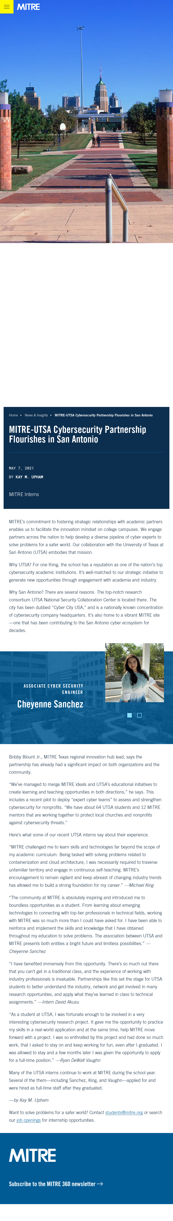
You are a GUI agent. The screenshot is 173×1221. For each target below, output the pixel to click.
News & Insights (36, 415)
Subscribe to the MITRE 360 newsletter (53, 1184)
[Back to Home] (86, 1155)
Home (13, 415)
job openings (29, 1120)
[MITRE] (28, 7)
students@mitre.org (124, 1112)
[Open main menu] (7, 7)
